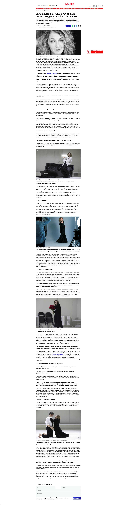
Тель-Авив (53, 5)
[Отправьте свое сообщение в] (95, 53)
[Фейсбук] (74, 26)
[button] (56, 5)
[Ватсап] (72, 26)
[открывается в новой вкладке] (100, 6)
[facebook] (96, 6)
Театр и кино (47, 10)
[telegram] (94, 6)
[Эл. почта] (78, 26)
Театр (44, 27)
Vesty (37, 10)
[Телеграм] (76, 26)
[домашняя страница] (69, 6)
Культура (41, 10)
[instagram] (98, 6)
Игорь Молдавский (53, 27)
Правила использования (49, 498)
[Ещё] (80, 26)
